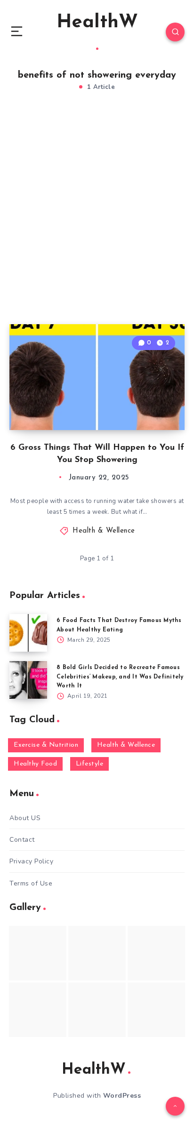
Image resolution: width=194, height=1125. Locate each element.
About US (24, 818)
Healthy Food (35, 763)
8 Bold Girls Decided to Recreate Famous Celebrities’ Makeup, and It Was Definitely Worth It (120, 676)
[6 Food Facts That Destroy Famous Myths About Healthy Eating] (28, 633)
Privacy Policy (31, 861)
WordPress (122, 1095)
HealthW (97, 22)
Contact (22, 839)
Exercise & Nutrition (46, 745)
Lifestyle (90, 763)
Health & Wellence (104, 531)
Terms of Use (30, 883)
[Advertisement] (97, 218)
